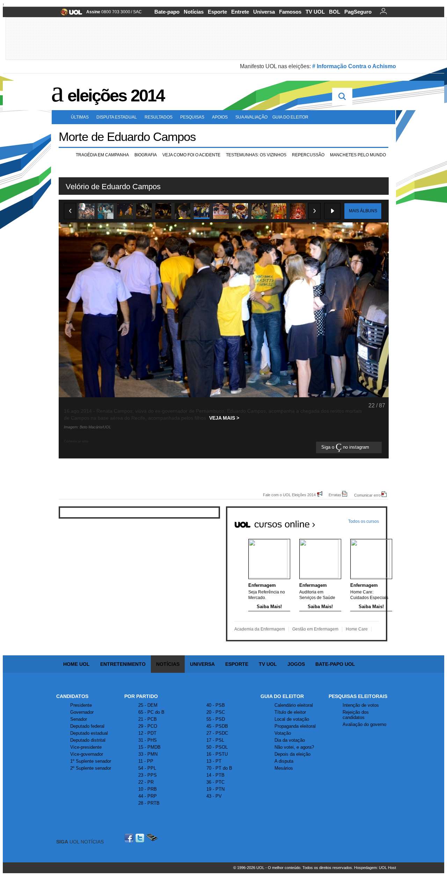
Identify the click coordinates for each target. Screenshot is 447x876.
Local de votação (291, 719)
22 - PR (146, 782)
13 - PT (213, 761)
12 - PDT (147, 733)
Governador (82, 712)
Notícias (194, 12)
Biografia (145, 154)
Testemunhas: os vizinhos (256, 154)
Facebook (130, 838)
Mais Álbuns (363, 210)
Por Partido (141, 696)
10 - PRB (147, 789)
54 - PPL (147, 768)
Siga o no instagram (346, 447)
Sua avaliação (251, 117)
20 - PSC (215, 712)
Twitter (140, 838)
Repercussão (308, 154)
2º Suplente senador (90, 768)
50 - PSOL (217, 747)
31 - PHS (147, 740)
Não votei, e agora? (294, 747)
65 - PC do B (151, 712)
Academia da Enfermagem (259, 629)
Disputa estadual (116, 117)
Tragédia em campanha (102, 154)
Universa (264, 12)
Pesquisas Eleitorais (358, 696)
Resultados (159, 117)
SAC (137, 11)
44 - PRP (147, 796)
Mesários (283, 768)
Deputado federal (87, 726)
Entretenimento (123, 664)
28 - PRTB (149, 803)
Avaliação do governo (364, 724)
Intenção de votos (361, 705)
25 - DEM (147, 705)
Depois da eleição (292, 754)
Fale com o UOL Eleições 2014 (289, 495)
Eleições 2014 (115, 95)
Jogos (296, 664)
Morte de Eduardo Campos (127, 136)
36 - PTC (215, 782)
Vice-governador (86, 754)
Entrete (240, 12)
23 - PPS (147, 775)
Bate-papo (166, 12)
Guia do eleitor (290, 117)
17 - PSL (215, 740)
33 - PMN (147, 754)
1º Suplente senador (90, 761)
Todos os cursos (363, 521)
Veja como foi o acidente (191, 154)
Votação (282, 733)
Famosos (290, 12)
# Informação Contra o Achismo (354, 66)
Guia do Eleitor (282, 696)
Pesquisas (192, 117)
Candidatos (72, 696)
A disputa (283, 761)
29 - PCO (147, 726)
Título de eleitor (290, 712)
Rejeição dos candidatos (356, 715)
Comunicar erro (367, 495)
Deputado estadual (89, 733)
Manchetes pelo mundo (358, 154)
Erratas (335, 495)
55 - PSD (215, 719)
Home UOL (76, 664)
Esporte (217, 12)
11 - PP (145, 761)
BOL (334, 12)
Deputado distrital (87, 740)
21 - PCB (147, 719)
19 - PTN (215, 789)
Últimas (80, 117)
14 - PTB (215, 775)
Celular (152, 838)
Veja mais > (224, 418)
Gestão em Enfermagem (315, 629)
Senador (78, 719)
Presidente (81, 705)
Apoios (220, 117)
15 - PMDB (149, 747)
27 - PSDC (217, 733)
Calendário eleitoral (293, 705)
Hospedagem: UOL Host (375, 868)
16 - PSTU (217, 754)
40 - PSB (215, 705)
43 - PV (214, 796)
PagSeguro (358, 12)
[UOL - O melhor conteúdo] (69, 14)
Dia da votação (289, 740)
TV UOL (315, 12)
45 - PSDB (217, 726)
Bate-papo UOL (335, 664)
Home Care (357, 629)
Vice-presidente (86, 747)
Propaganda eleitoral (295, 726)
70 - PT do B (219, 768)
